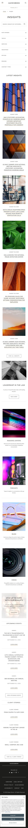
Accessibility (8, 788)
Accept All (12, 815)
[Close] (24, 797)
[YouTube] (11, 772)
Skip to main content (7, 1)
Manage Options (13, 822)
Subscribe (14, 612)
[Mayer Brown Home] (14, 3)
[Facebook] (14, 772)
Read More (14, 396)
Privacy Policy (8, 785)
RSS (22, 788)
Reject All (13, 819)
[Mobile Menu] (2, 3)
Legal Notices (18, 781)
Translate (13, 7)
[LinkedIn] (9, 772)
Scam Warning (19, 785)
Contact (17, 788)
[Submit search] (24, 24)
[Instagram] (16, 772)
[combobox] (14, 24)
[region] (13, 811)
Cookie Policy (7, 811)
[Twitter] (18, 772)
